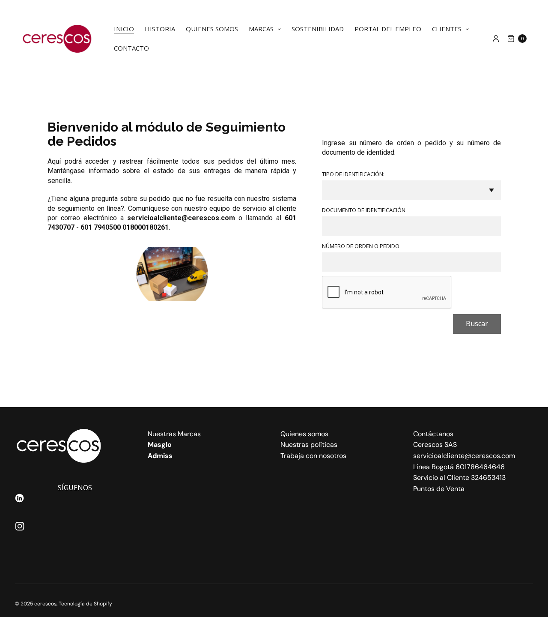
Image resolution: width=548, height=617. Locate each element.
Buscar (477, 323)
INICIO (124, 28)
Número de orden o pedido (360, 246)
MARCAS (261, 28)
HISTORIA (160, 28)
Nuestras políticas (308, 444)
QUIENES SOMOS (212, 28)
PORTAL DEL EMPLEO (387, 28)
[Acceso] (496, 38)
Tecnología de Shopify (85, 603)
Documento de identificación (363, 210)
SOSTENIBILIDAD (318, 28)
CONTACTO (131, 48)
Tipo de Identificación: (353, 174)
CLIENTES (447, 28)
